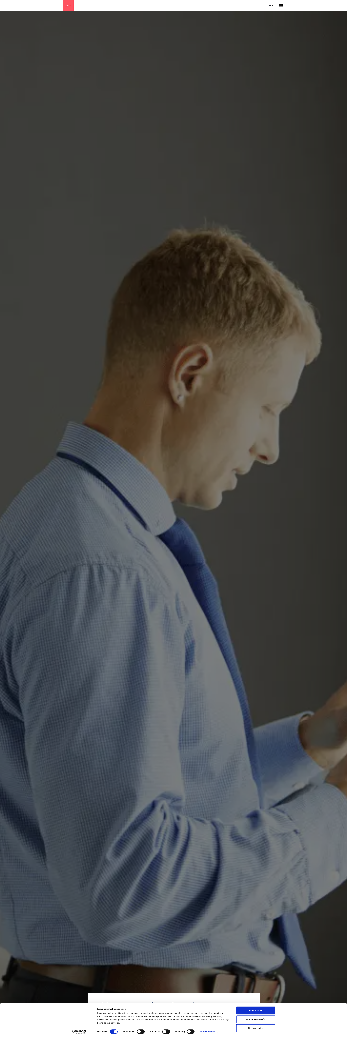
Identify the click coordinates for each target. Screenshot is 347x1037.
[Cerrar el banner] (281, 1007)
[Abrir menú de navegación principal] (280, 5)
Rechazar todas (255, 1028)
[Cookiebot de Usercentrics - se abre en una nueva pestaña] (79, 1032)
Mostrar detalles (207, 1031)
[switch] (141, 1031)
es (270, 5)
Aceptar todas (255, 1010)
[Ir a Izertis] (68, 5)
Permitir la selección (255, 1019)
